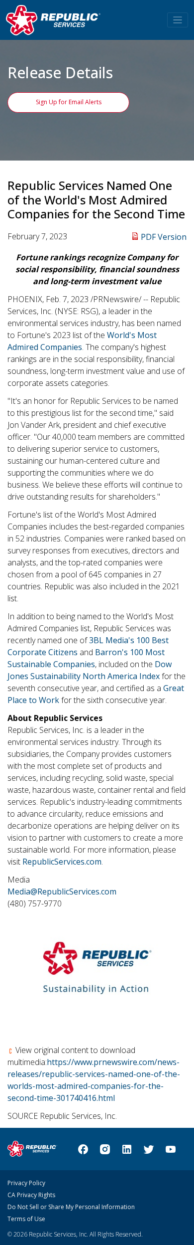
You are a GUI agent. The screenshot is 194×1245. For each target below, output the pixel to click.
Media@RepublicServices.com (61, 891)
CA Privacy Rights (31, 1195)
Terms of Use (26, 1219)
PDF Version (164, 236)
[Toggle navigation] (178, 20)
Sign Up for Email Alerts (68, 102)
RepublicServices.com (61, 861)
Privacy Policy (26, 1183)
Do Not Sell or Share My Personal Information (71, 1207)
